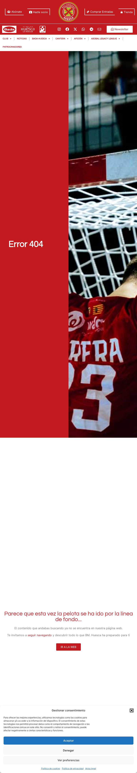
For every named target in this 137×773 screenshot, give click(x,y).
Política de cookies (50, 768)
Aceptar (68, 740)
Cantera (60, 39)
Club (5, 39)
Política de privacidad (72, 768)
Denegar (68, 750)
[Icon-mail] (99, 29)
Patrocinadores (12, 47)
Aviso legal (90, 768)
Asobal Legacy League (104, 39)
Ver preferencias (68, 760)
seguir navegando (40, 635)
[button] (131, 710)
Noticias (22, 39)
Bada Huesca (39, 39)
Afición (78, 39)
